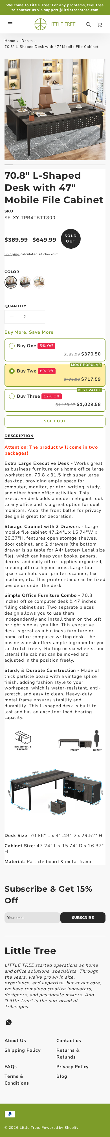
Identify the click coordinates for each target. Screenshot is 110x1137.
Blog (61, 1076)
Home (10, 40)
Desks (27, 40)
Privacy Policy (72, 1067)
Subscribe (83, 917)
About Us (16, 1041)
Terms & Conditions (17, 1079)
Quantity (16, 306)
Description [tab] (19, 435)
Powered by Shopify (60, 1127)
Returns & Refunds (68, 1053)
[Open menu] (10, 24)
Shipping (12, 254)
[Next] (102, 114)
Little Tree (31, 950)
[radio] (55, 349)
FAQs (11, 1067)
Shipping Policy (23, 1050)
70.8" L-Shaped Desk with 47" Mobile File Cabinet (51, 46)
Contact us (68, 1041)
